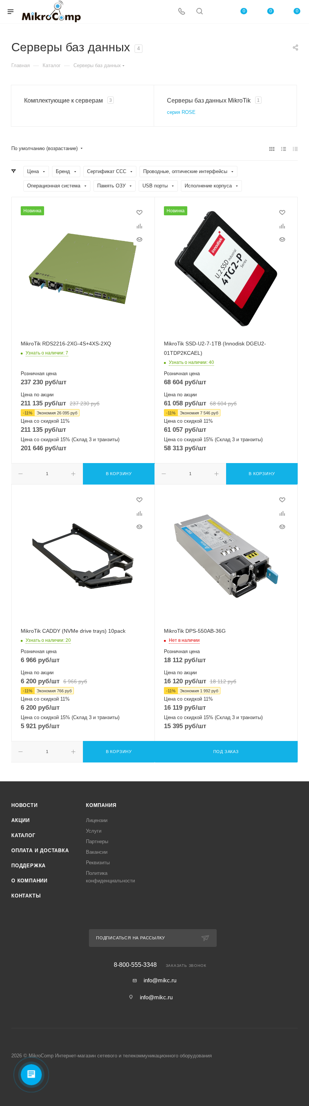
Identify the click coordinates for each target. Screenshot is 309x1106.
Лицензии (96, 820)
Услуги (93, 831)
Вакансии (96, 852)
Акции (20, 820)
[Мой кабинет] (217, 12)
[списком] (283, 149)
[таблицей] (295, 149)
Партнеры (97, 841)
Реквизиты (98, 862)
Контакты (26, 896)
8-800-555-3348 (135, 965)
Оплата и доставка (40, 850)
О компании (29, 881)
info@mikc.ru (160, 980)
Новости (24, 805)
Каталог (23, 835)
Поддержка (28, 865)
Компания (101, 805)
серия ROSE (181, 112)
